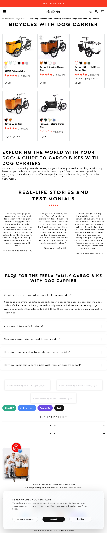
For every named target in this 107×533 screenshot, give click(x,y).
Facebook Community (52, 485)
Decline (80, 519)
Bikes (53, 433)
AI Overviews (26, 408)
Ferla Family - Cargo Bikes (13, 18)
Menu (53, 425)
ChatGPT (9, 408)
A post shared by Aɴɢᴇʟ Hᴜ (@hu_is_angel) (28, 385)
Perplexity (45, 408)
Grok (59, 408)
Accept (53, 519)
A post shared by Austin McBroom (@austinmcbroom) (59, 399)
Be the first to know (53, 417)
